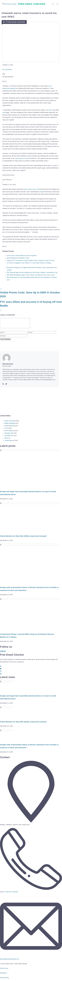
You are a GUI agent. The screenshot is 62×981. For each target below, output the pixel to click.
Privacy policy (4, 977)
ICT (7, 22)
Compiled (42, 192)
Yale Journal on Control (22, 158)
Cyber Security (9, 421)
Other (6, 438)
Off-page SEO (8, 433)
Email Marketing (9, 426)
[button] (53, 4)
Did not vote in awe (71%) (31, 189)
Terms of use (4, 968)
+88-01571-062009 (11, 892)
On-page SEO (8, 435)
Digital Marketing (9, 423)
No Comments (7, 69)
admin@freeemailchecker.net (9, 959)
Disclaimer (3, 973)
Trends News (21, 22)
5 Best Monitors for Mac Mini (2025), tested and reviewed (23, 536)
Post (50, 110)
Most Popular (12, 22)
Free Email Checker (31, 4)
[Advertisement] (29, 398)
